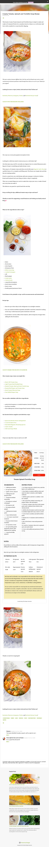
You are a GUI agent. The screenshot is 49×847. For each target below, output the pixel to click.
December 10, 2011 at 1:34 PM (29, 737)
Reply (7, 735)
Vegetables (39, 718)
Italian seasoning (9, 270)
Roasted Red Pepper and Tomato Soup (14, 388)
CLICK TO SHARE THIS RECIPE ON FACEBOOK (15, 370)
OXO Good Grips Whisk (11, 428)
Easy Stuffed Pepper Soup (11, 392)
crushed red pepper (10, 272)
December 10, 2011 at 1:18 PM (16, 731)
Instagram (16, 95)
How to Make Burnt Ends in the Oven (16, 784)
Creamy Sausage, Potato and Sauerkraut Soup (19, 826)
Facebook (5, 95)
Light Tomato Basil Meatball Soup (13, 384)
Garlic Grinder (9, 426)
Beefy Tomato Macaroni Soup (12, 390)
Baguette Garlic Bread (39, 169)
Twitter (21, 95)
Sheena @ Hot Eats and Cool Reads (15, 737)
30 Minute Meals (6, 718)
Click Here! (30, 2)
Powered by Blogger (25, 842)
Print (39, 475)
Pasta (25, 718)
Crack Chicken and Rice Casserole (16, 806)
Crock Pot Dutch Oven (10, 422)
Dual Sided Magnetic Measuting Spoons (15, 424)
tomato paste (8, 278)
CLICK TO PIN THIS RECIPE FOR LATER (13, 101)
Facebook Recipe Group (32, 95)
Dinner (12, 718)
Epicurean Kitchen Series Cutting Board (15, 420)
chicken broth (8, 280)
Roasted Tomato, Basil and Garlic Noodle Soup (17, 386)
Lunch (16, 718)
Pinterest (10, 95)
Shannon (8, 731)
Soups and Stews (31, 718)
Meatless (21, 718)
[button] (3, 18)
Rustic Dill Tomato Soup (11, 382)
